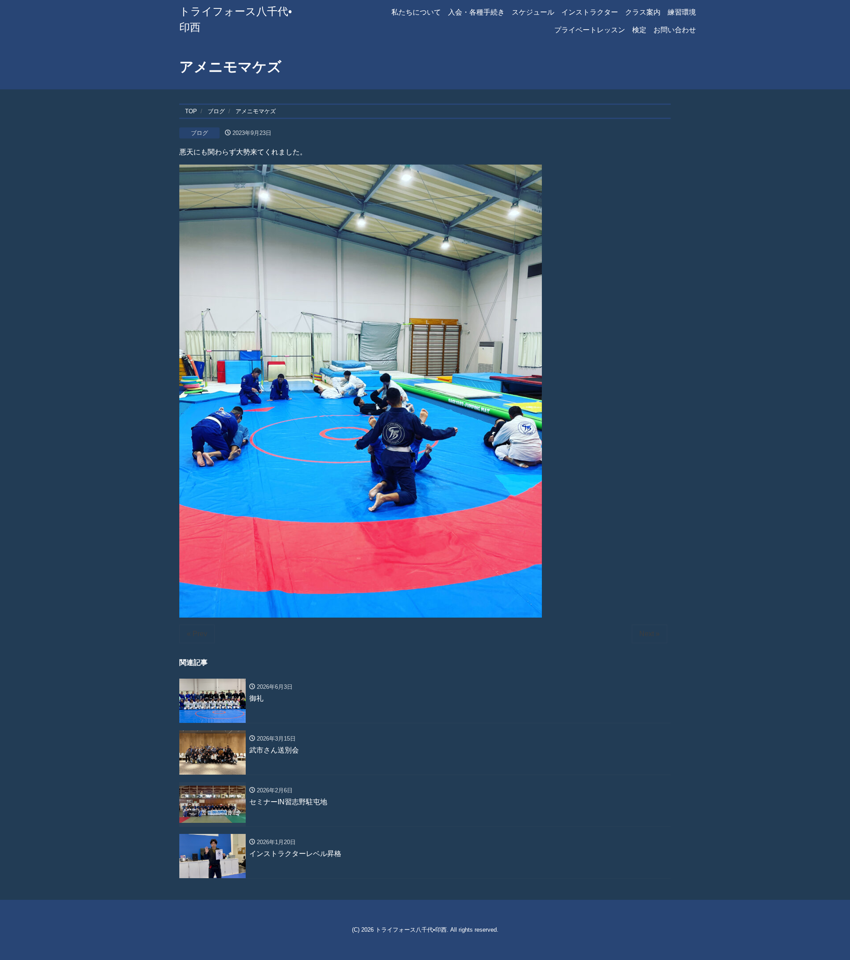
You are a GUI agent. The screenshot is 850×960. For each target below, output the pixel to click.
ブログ (199, 133)
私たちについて (416, 12)
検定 (639, 30)
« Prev (197, 633)
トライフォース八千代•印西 (411, 929)
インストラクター (589, 12)
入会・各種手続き (476, 12)
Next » (649, 633)
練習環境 (682, 12)
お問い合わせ (674, 30)
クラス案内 (643, 12)
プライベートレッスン (589, 30)
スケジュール (533, 12)
